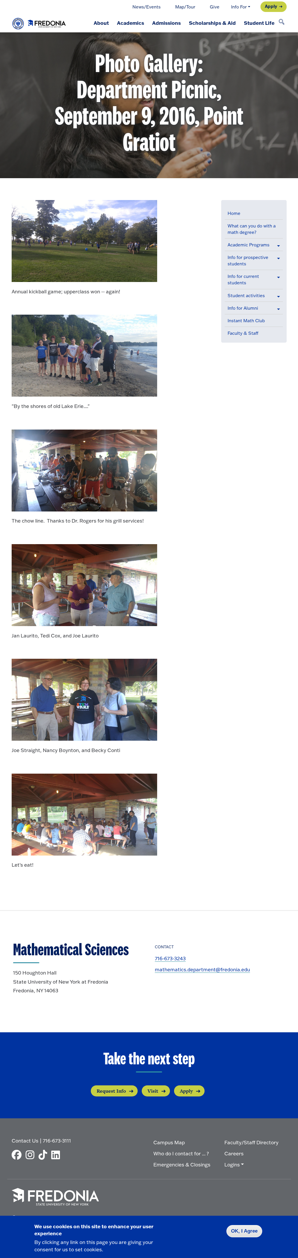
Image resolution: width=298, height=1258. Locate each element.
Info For (239, 7)
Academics (130, 23)
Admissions (166, 23)
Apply (271, 6)
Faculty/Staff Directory (251, 1142)
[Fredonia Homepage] (39, 22)
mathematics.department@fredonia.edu (202, 969)
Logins (232, 1164)
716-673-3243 (170, 958)
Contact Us (25, 1141)
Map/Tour (185, 7)
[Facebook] (18, 1155)
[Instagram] (31, 1155)
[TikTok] (44, 1155)
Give (214, 7)
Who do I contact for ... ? (181, 1153)
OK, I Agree (244, 1231)
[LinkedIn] (57, 1155)
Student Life (259, 23)
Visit (153, 1090)
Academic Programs (248, 245)
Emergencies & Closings (181, 1164)
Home (234, 213)
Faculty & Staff (243, 333)
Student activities (246, 295)
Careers (234, 1153)
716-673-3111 (57, 1141)
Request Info (111, 1090)
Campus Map (169, 1142)
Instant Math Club (246, 320)
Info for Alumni (243, 308)
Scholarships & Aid (212, 23)
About (101, 23)
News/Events (146, 7)
